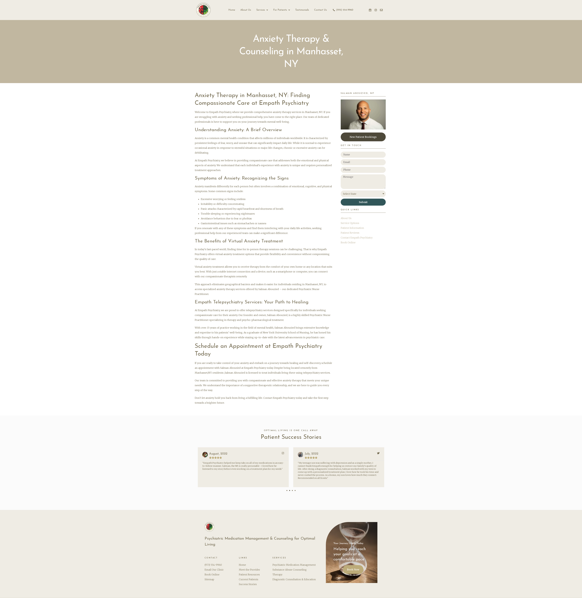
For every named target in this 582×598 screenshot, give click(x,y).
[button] (286, 490)
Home (231, 10)
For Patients (280, 10)
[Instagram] (375, 10)
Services (260, 10)
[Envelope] (381, 10)
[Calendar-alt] (370, 10)
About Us (245, 10)
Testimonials (302, 10)
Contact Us (320, 10)
